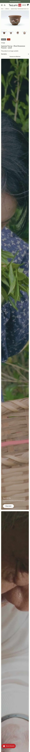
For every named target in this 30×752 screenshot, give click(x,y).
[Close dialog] (29, 746)
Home (2, 8)
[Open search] (4, 5)
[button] (27, 5)
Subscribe (22, 749)
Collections (7, 8)
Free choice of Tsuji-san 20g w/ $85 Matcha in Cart (15, 1)
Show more (8, 506)
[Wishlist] (25, 5)
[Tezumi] (15, 5)
